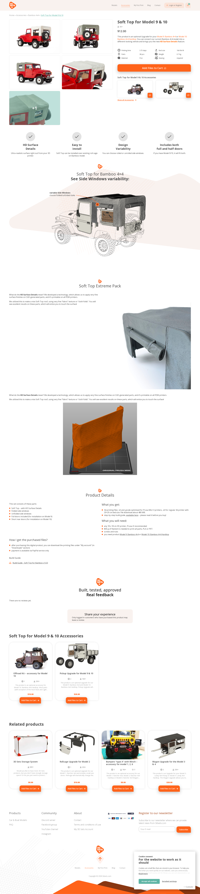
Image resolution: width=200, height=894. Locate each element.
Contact (157, 5)
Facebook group (49, 824)
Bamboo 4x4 (33, 15)
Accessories (125, 5)
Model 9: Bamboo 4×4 (166, 36)
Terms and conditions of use (87, 824)
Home (11, 15)
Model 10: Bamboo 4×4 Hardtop (155, 534)
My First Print (138, 5)
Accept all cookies (149, 881)
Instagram (46, 833)
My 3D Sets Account (83, 829)
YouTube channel (50, 829)
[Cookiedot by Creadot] (188, 887)
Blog (149, 5)
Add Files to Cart (152, 68)
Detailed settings (169, 881)
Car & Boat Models (18, 820)
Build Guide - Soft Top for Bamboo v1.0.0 (30, 563)
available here (132, 515)
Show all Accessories (125, 100)
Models (114, 5)
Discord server (48, 820)
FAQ (11, 824)
